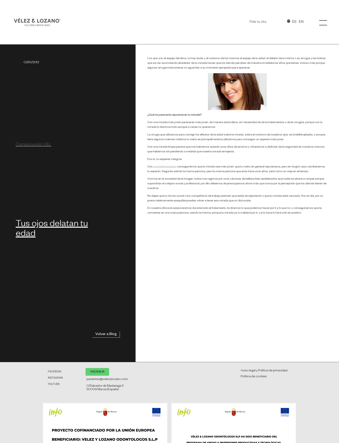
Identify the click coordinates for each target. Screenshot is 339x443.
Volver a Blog (106, 334)
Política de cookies (254, 377)
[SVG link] (37, 22)
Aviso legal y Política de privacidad (264, 371)
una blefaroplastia (164, 167)
